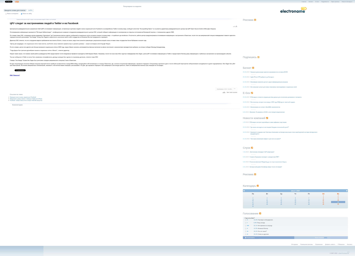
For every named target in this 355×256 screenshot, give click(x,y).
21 (309, 202)
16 (338, 200)
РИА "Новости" (15, 75)
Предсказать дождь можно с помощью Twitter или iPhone (26, 98)
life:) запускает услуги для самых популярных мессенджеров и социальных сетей (273, 87)
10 (253, 200)
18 (267, 202)
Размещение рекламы (306, 244)
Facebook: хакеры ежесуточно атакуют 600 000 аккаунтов (26, 100)
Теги (228, 92)
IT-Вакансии (341, 244)
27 (295, 204)
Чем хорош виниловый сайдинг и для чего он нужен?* (265, 139)
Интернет (24, 19)
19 (281, 202)
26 (281, 204)
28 (309, 204)
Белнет (311, 1)
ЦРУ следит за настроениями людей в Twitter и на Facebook (42, 19)
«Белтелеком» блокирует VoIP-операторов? (262, 152)
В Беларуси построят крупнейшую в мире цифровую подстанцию (268, 122)
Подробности (325, 1)
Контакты (349, 244)
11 (267, 200)
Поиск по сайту (27, 13)
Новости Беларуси (347, 1)
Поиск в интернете (12, 13)
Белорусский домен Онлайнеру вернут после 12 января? (266, 167)
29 (323, 204)
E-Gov (317, 1)
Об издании (294, 244)
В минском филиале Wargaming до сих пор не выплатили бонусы (268, 162)
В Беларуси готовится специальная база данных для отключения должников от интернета (275, 97)
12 (281, 200)
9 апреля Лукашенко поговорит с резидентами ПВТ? (264, 157)
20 (295, 202)
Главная (304, 1)
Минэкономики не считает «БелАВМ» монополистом (265, 107)
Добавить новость (330, 244)
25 (267, 204)
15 (323, 200)
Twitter (230, 92)
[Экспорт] (17, 2)
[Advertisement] (123, 81)
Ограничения (319, 244)
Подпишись (250, 57)
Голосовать (251, 237)
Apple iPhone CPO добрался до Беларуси (262, 77)
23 (338, 202)
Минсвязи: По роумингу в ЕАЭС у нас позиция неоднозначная (267, 112)
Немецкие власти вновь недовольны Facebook (23, 97)
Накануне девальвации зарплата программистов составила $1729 (269, 72)
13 (295, 200)
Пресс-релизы (335, 1)
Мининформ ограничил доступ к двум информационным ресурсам (269, 82)
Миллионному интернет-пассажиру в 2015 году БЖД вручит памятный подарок (272, 102)
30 (338, 204)
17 (253, 202)
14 (309, 200)
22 (323, 202)
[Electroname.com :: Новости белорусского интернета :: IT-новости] (293, 14)
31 (253, 206)
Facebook (235, 92)
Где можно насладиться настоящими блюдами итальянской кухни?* (269, 127)
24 (253, 204)
